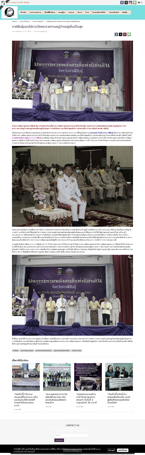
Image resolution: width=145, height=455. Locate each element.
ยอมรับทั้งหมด (122, 450)
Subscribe (59, 440)
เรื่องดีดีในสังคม (49, 12)
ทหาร (87, 12)
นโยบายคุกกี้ (31, 451)
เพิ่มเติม (125, 12)
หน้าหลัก (23, 12)
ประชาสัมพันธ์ (114, 12)
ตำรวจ (79, 12)
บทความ (71, 12)
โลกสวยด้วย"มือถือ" (99, 12)
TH (141, 2)
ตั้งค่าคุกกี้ (111, 450)
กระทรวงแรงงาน (35, 12)
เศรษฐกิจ (61, 12)
